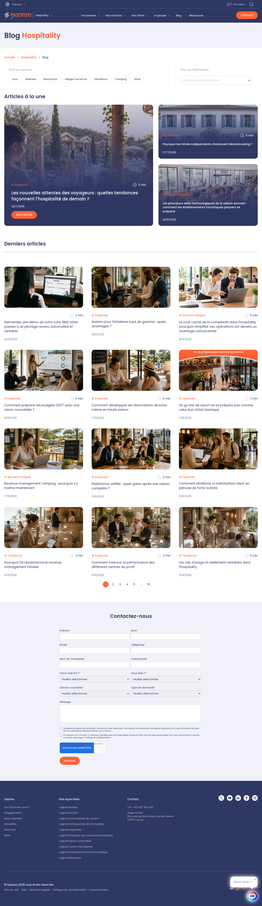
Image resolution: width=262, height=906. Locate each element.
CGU (24, 890)
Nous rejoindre (13, 818)
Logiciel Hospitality (70, 829)
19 (148, 584)
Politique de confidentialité (69, 890)
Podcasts (10, 829)
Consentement (98, 890)
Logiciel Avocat (68, 813)
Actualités (10, 824)
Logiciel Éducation (70, 858)
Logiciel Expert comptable (75, 841)
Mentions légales (39, 890)
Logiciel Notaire (68, 807)
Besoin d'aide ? (242, 881)
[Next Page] (156, 584)
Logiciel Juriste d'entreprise (76, 846)
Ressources (196, 15)
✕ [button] (255, 879)
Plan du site (11, 890)
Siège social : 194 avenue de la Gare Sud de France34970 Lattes (150, 816)
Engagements (13, 813)
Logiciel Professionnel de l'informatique (83, 852)
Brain (7, 835)
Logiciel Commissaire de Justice (79, 818)
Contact (247, 15)
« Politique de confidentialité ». (97, 737)
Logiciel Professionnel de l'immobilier (81, 824)
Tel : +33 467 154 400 (140, 807)
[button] (16, 4)
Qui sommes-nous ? (17, 807)
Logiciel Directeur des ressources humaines (86, 835)
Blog (178, 15)
